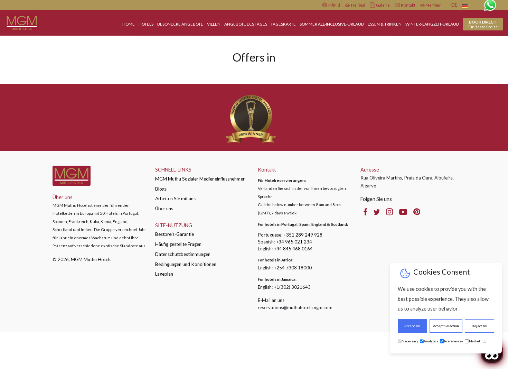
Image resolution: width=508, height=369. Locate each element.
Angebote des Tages (245, 23)
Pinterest (416, 211)
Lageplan (164, 274)
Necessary (410, 341)
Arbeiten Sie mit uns (175, 198)
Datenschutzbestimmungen (182, 254)
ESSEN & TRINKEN (385, 23)
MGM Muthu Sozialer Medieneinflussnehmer (200, 179)
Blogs (161, 189)
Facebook (365, 211)
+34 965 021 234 (294, 242)
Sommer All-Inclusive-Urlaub (332, 23)
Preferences (453, 341)
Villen (213, 23)
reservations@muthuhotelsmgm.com (295, 307)
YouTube (403, 211)
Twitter (377, 212)
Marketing (477, 341)
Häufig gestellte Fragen (178, 244)
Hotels (146, 23)
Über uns (164, 208)
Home (128, 23)
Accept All (412, 326)
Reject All (479, 326)
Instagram (389, 211)
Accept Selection (446, 326)
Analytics (431, 341)
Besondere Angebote (180, 23)
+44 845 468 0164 (293, 248)
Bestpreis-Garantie (174, 234)
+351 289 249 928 (302, 235)
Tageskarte (283, 23)
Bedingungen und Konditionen (185, 264)
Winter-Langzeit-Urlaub (432, 23)
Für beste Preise (483, 24)
